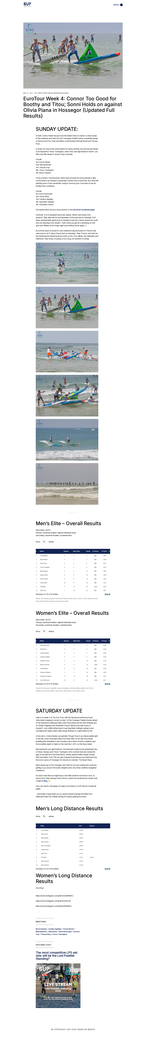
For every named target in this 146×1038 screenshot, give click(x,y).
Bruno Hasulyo (41, 929)
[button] (73, 56)
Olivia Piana (52, 932)
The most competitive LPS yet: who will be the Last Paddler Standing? (57, 955)
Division (96, 551)
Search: (57, 541)
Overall (88, 551)
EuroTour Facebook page (83, 210)
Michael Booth (41, 932)
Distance (66, 551)
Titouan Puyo (46, 934)
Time (80, 826)
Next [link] (107, 594)
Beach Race (76, 551)
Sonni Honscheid (64, 932)
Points (105, 551)
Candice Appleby (54, 929)
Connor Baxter (68, 929)
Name (42, 826)
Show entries (45, 542)
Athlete (42, 551)
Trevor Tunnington (60, 934)
